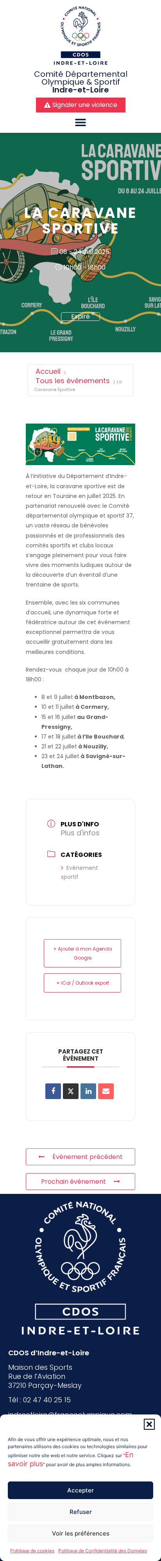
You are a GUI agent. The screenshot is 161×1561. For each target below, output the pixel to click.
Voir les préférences (80, 1533)
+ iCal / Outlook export (82, 983)
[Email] (106, 1091)
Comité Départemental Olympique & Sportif (80, 78)
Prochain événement (73, 1181)
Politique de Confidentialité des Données (102, 1551)
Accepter (80, 1490)
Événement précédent (87, 1156)
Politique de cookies (32, 1551)
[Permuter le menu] (80, 122)
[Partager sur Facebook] (53, 1091)
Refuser (81, 1512)
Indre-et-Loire (80, 89)
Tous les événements (73, 380)
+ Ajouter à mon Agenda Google (82, 953)
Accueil (48, 371)
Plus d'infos (80, 833)
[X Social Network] (71, 1091)
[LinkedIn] (88, 1091)
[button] (149, 1424)
